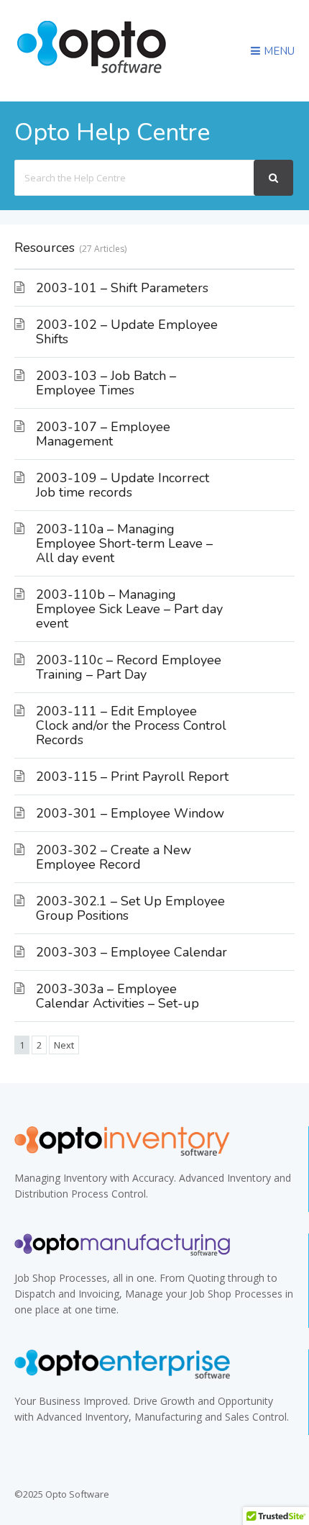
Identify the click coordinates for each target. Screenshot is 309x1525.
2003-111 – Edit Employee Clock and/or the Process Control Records (131, 725)
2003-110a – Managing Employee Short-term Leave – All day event (124, 543)
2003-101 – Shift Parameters (122, 288)
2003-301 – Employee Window (130, 813)
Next (64, 1044)
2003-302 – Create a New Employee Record (113, 857)
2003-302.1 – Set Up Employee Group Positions (130, 908)
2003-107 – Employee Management (103, 434)
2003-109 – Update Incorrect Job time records (122, 485)
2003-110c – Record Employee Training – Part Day (128, 667)
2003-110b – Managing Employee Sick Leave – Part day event (129, 609)
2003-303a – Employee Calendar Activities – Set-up (117, 996)
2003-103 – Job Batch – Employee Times (106, 383)
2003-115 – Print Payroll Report (132, 776)
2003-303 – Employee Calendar (131, 952)
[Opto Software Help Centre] (91, 74)
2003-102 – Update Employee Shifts (127, 332)
